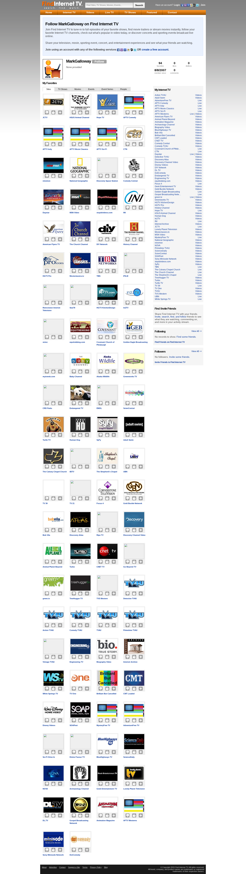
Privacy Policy (96, 867)
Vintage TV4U (49, 662)
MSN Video (74, 213)
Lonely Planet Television (134, 789)
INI (124, 213)
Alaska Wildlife (103, 377)
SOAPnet (74, 725)
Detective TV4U (130, 598)
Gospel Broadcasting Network (79, 821)
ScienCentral (129, 408)
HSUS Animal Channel (79, 117)
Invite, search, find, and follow (170, 316)
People (123, 89)
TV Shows (62, 89)
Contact (62, 867)
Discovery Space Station (107, 181)
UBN (125, 472)
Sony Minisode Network (53, 855)
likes (174, 64)
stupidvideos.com (104, 213)
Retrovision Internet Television (51, 309)
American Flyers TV (51, 244)
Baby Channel (76, 377)
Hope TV (100, 117)
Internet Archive (130, 662)
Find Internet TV (62, 5)
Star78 (72, 308)
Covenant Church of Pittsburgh (105, 343)
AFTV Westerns (130, 820)
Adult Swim (128, 440)
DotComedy (75, 855)
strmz (45, 342)
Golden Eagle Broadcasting (135, 342)
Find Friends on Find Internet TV (170, 342)
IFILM (125, 276)
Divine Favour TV (77, 757)
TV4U (99, 630)
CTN (125, 149)
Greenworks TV (130, 377)
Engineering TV (76, 662)
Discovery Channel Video (134, 535)
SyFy (99, 440)
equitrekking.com (77, 342)
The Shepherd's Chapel (107, 472)
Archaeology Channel (79, 789)
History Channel (130, 244)
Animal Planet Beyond (52, 567)
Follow (99, 61)
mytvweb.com (49, 377)
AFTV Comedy (129, 117)
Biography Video (104, 662)
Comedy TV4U (76, 630)
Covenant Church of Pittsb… (168, 149)
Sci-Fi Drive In (49, 757)
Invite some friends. (179, 357)
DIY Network (102, 244)
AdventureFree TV (131, 725)
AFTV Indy (47, 149)
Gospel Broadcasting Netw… (168, 194)
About (44, 867)
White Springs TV (50, 694)
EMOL (99, 408)
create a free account (155, 49)
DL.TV (45, 820)
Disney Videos (49, 725)
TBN (98, 276)
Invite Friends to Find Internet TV (170, 362)
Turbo (72, 567)
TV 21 (72, 503)
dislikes (189, 64)
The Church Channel (79, 244)
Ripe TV (100, 535)
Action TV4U (48, 630)
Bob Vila (46, 535)
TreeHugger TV (76, 598)
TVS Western (102, 598)
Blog (106, 867)
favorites (160, 64)
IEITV (72, 472)
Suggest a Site (74, 867)
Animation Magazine (106, 820)
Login (177, 5)
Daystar (46, 213)
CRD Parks (47, 408)
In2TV (125, 308)
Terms (85, 867)
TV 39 (45, 503)
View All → (196, 331)
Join (203, 5)
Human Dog (75, 440)
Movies (77, 89)
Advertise (53, 867)
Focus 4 (100, 503)
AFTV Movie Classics (79, 149)
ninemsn (46, 181)
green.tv (46, 598)
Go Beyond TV (129, 567)
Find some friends (186, 336)
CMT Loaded (129, 694)
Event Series (107, 89)
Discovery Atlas (76, 535)
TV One (73, 694)
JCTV (45, 117)
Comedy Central (130, 181)
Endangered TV (76, 408)
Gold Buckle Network (132, 503)
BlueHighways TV (104, 757)
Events (91, 89)
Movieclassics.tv (77, 276)
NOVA (45, 789)
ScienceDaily (129, 757)
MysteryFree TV (103, 725)
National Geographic (79, 181)
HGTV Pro (47, 276)
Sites (48, 89)
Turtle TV (47, 440)
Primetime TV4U (130, 630)
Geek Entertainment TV (107, 789)
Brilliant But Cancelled (106, 694)
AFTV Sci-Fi (102, 149)
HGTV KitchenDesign (106, 308)
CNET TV (100, 567)
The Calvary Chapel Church (55, 472)
